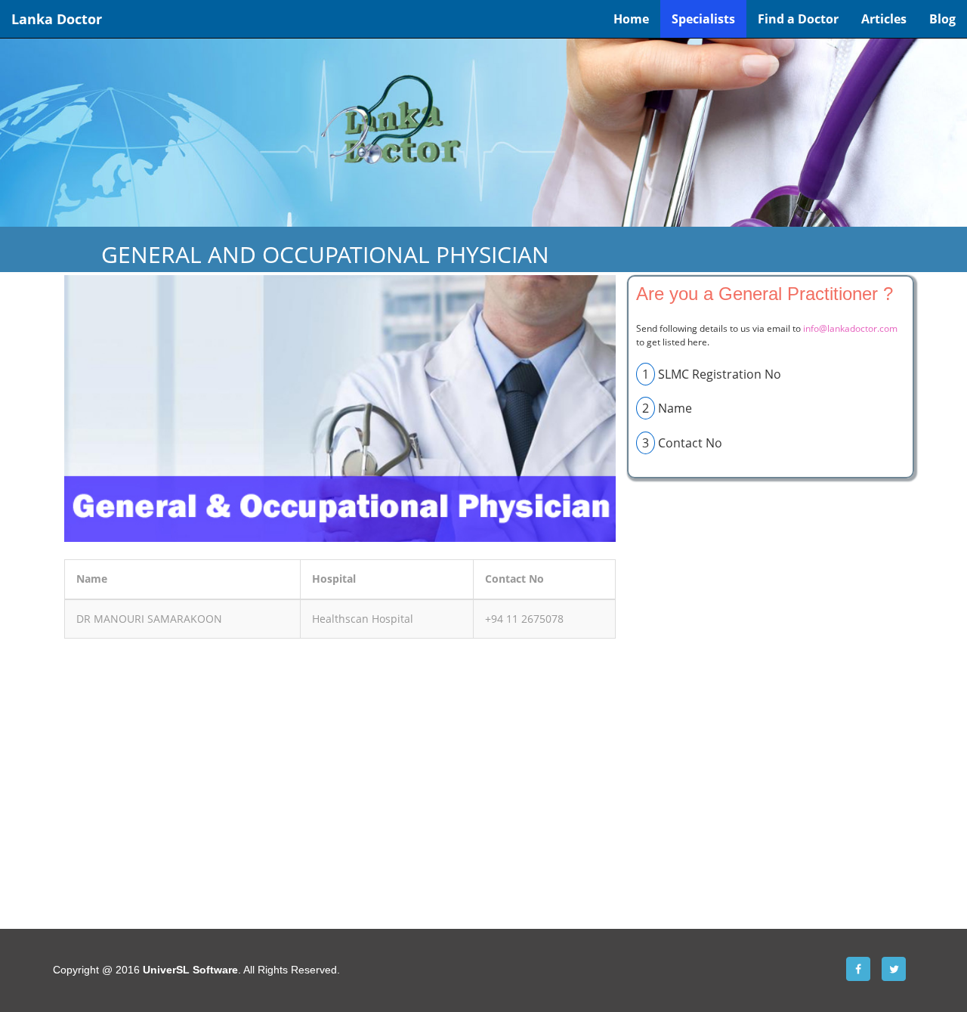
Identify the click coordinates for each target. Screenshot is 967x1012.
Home (631, 19)
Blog (942, 19)
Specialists (703, 19)
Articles (884, 19)
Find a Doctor (798, 19)
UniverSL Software (190, 970)
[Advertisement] (340, 767)
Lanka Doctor (56, 19)
